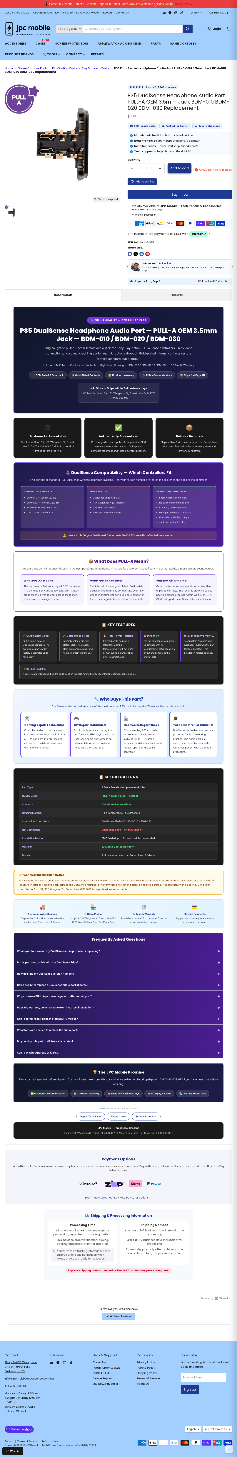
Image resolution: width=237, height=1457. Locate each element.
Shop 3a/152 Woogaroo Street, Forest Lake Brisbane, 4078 (21, 1366)
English (195, 12)
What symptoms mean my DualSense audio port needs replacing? (118, 951)
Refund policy (50, 1441)
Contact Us (122, 12)
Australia (219, 12)
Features (176, 295)
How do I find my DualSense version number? (118, 973)
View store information (144, 215)
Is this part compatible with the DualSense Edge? (118, 962)
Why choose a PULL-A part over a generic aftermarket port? (118, 996)
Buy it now (180, 194)
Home (9, 68)
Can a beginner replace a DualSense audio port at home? (118, 985)
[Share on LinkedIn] (141, 254)
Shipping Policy (147, 1373)
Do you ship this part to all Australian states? (118, 1041)
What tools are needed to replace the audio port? (118, 1030)
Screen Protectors (146, 1116)
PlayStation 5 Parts (95, 68)
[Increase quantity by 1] (160, 168)
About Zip (99, 1362)
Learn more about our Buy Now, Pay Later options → (118, 1197)
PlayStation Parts (64, 68)
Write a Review (122, 1317)
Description (63, 295)
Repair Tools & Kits (90, 1116)
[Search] (188, 29)
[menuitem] (17, 44)
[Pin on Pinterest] (147, 254)
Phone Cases (118, 1116)
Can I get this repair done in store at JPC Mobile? (118, 1019)
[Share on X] (135, 254)
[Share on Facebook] (130, 254)
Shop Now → (168, 4)
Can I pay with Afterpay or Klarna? (118, 1052)
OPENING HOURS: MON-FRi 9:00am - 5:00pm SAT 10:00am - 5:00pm (72, 12)
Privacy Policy (146, 1362)
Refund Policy (146, 1368)
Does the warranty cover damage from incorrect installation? (118, 1007)
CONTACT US (102, 1373)
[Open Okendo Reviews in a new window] (215, 1298)
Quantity (134, 159)
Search (9, 1441)
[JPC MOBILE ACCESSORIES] (28, 28)
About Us (143, 1384)
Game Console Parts (33, 68)
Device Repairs (103, 1378)
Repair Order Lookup (106, 1368)
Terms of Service (148, 1378)
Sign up (190, 1389)
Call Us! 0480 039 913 (17, 12)
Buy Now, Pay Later (105, 1384)
